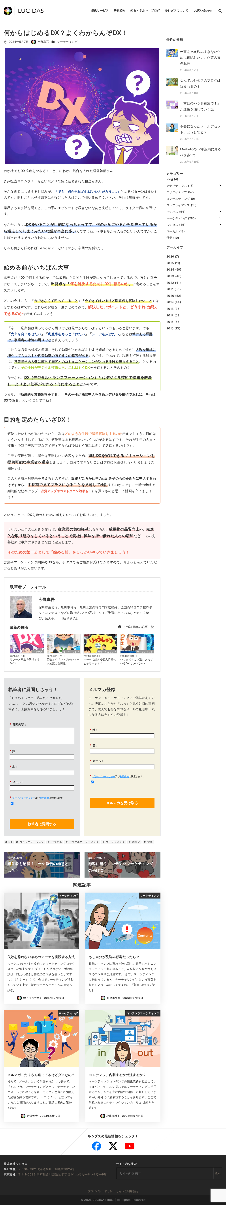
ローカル (172, 231)
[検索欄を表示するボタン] (220, 11)
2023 (170, 276)
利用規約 (44, 797)
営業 (150, 842)
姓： (14, 751)
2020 (170, 295)
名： (14, 766)
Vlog (169, 179)
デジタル (56, 842)
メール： (17, 782)
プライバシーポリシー (23, 797)
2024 (170, 269)
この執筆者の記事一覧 (138, 627)
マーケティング (67, 41)
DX (10, 842)
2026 (170, 256)
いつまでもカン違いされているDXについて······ (136, 661)
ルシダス (172, 224)
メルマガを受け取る (122, 803)
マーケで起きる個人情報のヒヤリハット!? (99, 661)
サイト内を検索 (126, 1164)
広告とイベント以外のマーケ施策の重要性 (63, 661)
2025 (170, 263)
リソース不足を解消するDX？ (25, 661)
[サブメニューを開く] (220, 185)
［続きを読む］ (71, 618)
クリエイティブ (176, 192)
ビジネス (37, 651)
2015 (169, 328)
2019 (169, 302)
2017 (169, 315)
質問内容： (18, 724)
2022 (170, 282)
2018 (169, 308)
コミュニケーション (31, 842)
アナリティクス (176, 185)
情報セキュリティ (107, 651)
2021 (169, 289)
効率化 (135, 842)
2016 (169, 321)
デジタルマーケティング (83, 842)
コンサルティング (178, 198)
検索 (218, 1173)
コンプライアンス (178, 205)
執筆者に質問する (42, 824)
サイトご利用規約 (127, 1191)
